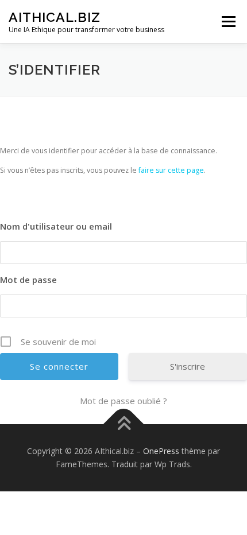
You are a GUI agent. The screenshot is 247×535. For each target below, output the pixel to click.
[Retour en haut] (123, 424)
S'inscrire (187, 366)
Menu (227, 21)
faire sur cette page (171, 170)
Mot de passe (28, 279)
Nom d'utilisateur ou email (56, 226)
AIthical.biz (55, 17)
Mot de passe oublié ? (123, 400)
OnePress (161, 450)
